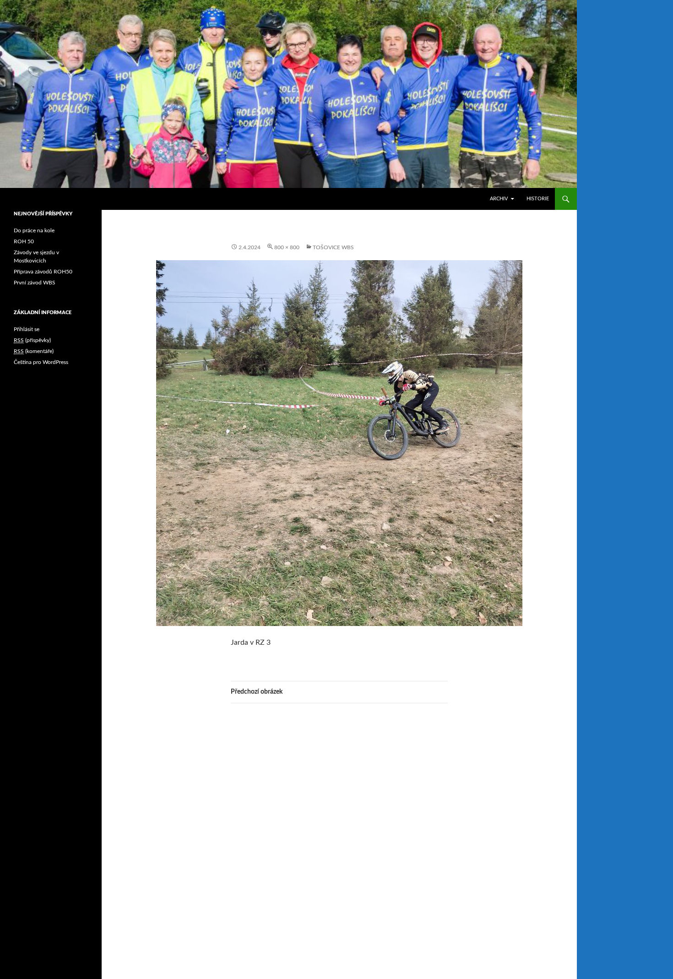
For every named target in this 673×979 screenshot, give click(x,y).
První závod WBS (34, 282)
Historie (537, 198)
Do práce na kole (34, 230)
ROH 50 (24, 241)
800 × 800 (286, 247)
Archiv (499, 198)
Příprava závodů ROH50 (43, 271)
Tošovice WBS (333, 247)
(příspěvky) (32, 340)
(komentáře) (34, 351)
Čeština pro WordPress (41, 362)
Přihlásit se (26, 329)
